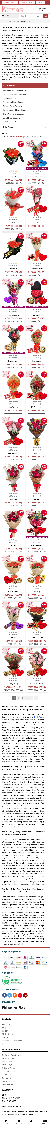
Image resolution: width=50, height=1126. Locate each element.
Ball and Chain (36, 176)
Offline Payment (8, 1064)
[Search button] (45, 16)
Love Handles (13, 591)
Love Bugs (37, 591)
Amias (13, 545)
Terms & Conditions (10, 1074)
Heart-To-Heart (13, 407)
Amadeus (13, 269)
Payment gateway (11, 951)
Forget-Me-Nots (37, 269)
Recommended (10, 2)
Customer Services (11, 1106)
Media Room (7, 1034)
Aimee (13, 176)
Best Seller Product (27, 2)
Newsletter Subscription (12, 1040)
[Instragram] (15, 995)
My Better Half (36, 407)
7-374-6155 (11, 1101)
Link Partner (7, 1044)
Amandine (13, 499)
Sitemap (5, 1037)
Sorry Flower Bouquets (11, 118)
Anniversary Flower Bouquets (14, 102)
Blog (4, 1027)
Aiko (13, 222)
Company (6, 1019)
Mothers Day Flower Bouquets (14, 94)
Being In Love (13, 361)
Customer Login (8, 1058)
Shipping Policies (9, 1068)
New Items (40, 2)
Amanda (37, 453)
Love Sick (36, 315)
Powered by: (8, 1001)
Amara (36, 499)
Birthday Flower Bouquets (12, 106)
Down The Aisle (37, 637)
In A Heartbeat (36, 545)
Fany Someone (13, 315)
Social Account (10, 989)
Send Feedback (11, 1095)
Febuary (13, 637)
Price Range (8, 127)
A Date (36, 222)
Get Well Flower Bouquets (13, 122)
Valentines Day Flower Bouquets (20, 21)
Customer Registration (11, 1055)
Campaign (6, 1078)
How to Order (7, 1061)
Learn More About (11, 1049)
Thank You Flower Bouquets (13, 114)
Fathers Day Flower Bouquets (14, 98)
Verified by (8, 972)
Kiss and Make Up (37, 684)
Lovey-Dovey (13, 684)
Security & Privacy (9, 1071)
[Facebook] (4, 995)
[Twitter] (9, 995)
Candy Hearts (13, 453)
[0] (44, 1121)
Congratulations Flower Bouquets (15, 110)
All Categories (9, 85)
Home (4, 21)
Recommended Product (12, 1081)
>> (36, 698)
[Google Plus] (25, 995)
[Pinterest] (20, 995)
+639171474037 (14, 1098)
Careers (5, 1031)
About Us (6, 1024)
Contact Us (7, 1090)
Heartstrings (36, 361)
